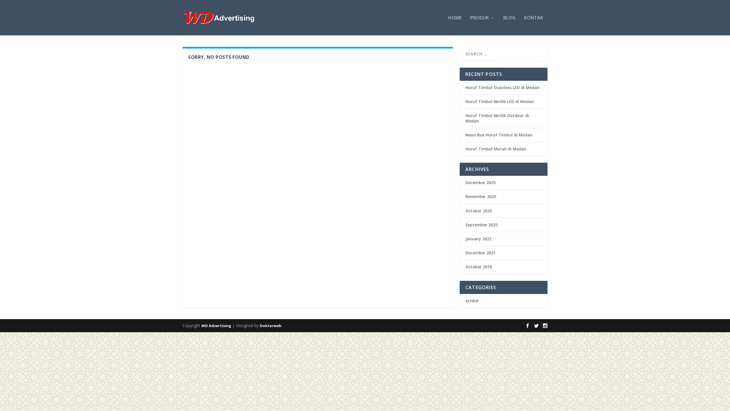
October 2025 (478, 210)
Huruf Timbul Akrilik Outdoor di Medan (497, 118)
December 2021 (480, 252)
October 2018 (478, 266)
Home (455, 18)
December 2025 (480, 182)
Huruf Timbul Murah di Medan (495, 149)
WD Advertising (216, 325)
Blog (509, 18)
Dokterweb (270, 325)
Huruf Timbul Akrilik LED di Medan (499, 101)
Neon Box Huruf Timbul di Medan (498, 135)
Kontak (533, 18)
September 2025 (481, 224)
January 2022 (478, 238)
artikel (471, 300)
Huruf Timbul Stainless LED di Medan (502, 87)
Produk (479, 18)
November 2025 (480, 196)
